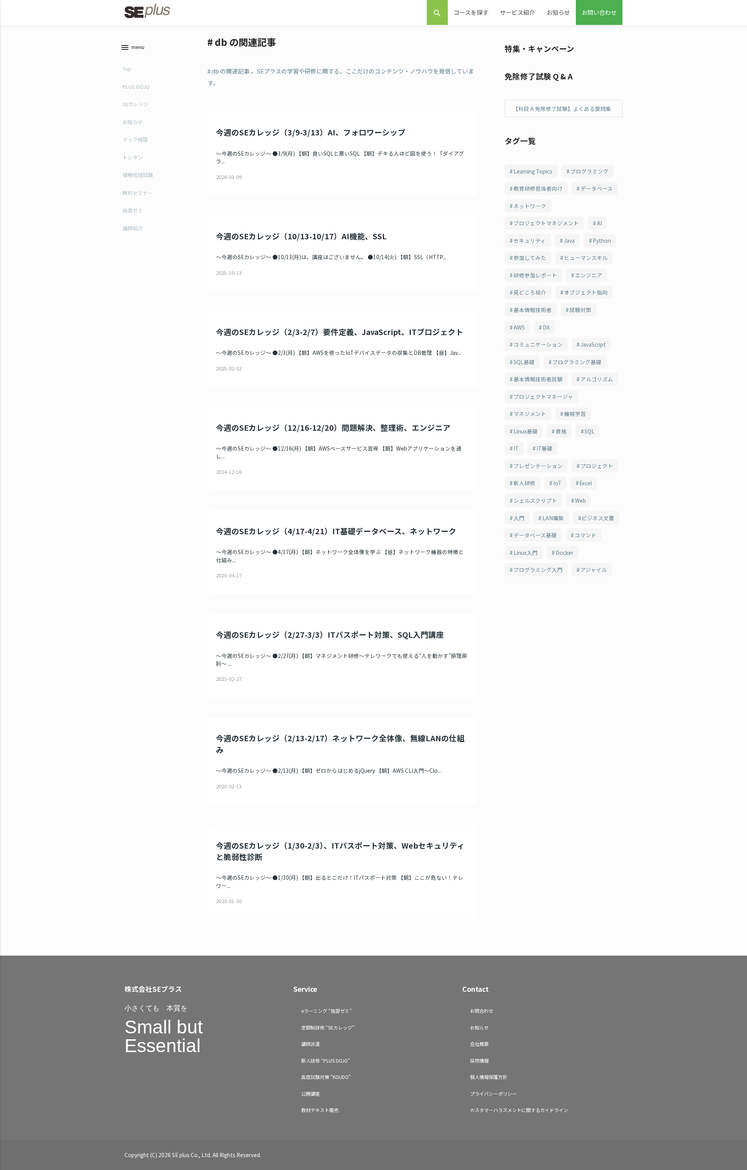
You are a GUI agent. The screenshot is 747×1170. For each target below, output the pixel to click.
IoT (557, 483)
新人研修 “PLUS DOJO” (325, 1060)
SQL (589, 431)
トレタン (133, 157)
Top (127, 68)
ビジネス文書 (598, 518)
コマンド (585, 535)
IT (516, 448)
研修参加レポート (535, 275)
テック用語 (135, 139)
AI (599, 223)
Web (580, 500)
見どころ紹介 (530, 292)
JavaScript (593, 344)
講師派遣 (310, 1043)
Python (602, 240)
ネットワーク (530, 206)
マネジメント (530, 413)
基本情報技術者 (533, 310)
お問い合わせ (599, 12)
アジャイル (593, 570)
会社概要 (479, 1043)
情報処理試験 (138, 175)
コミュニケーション (538, 344)
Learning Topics (533, 171)
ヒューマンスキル (586, 257)
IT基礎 (544, 448)
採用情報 (479, 1060)
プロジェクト (596, 466)
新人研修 (524, 483)
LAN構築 (553, 518)
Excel (585, 483)
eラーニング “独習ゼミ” (326, 1010)
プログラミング (589, 171)
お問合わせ (481, 1010)
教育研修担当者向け (538, 188)
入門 (519, 518)
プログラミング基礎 (576, 362)
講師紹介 (133, 228)
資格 (561, 431)
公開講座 (310, 1093)
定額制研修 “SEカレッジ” (327, 1027)
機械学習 (575, 413)
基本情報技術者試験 (538, 379)
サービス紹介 (517, 12)
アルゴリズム (596, 379)
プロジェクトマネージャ (543, 396)
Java (569, 240)
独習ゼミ (133, 210)
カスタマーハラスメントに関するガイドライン (519, 1110)
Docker (564, 552)
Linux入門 (526, 552)
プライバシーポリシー (493, 1093)
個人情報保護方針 (488, 1077)
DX (546, 327)
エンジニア (588, 275)
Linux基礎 (526, 431)
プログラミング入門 (538, 570)
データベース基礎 (535, 535)
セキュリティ (530, 240)
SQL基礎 (524, 362)
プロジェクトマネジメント (546, 223)
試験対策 (580, 310)
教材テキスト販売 (319, 1110)
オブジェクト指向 (586, 292)
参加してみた (530, 257)
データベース (596, 188)
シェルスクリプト (535, 500)
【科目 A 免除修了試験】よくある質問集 (562, 108)
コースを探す (471, 12)
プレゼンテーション (538, 466)
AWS (519, 327)
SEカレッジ (136, 104)
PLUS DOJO (136, 86)
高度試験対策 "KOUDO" (326, 1077)
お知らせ (558, 12)
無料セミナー (138, 192)
